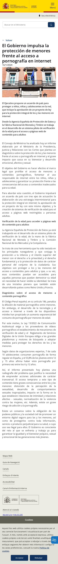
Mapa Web (7, 456)
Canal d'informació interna (15, 488)
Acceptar (19, 558)
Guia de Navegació (11, 462)
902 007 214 (7, 515)
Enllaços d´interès (11, 475)
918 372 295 (18, 515)
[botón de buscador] (51, 24)
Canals (6, 469)
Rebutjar (38, 558)
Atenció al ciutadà (11, 509)
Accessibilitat (9, 482)
